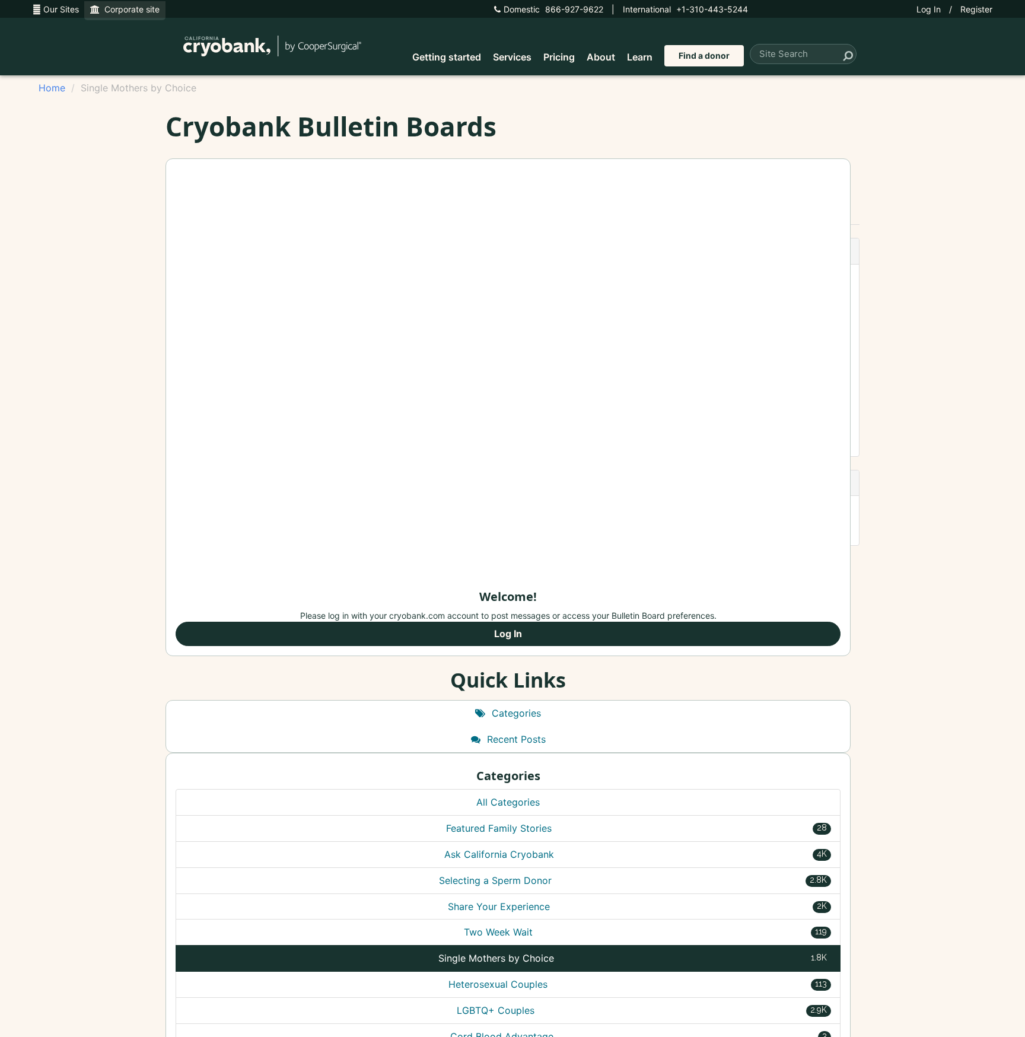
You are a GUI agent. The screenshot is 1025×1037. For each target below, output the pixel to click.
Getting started (446, 57)
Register (976, 9)
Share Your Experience (637, 906)
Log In (928, 9)
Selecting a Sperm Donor (633, 880)
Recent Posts (515, 739)
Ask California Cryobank (635, 854)
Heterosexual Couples (637, 984)
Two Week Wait (645, 932)
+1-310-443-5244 (685, 9)
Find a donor (704, 55)
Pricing (559, 57)
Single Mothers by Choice (632, 958)
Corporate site (130, 9)
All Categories (508, 802)
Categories (515, 713)
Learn (639, 57)
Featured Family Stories (636, 828)
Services (512, 57)
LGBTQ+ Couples (642, 1010)
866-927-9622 (553, 9)
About (601, 57)
